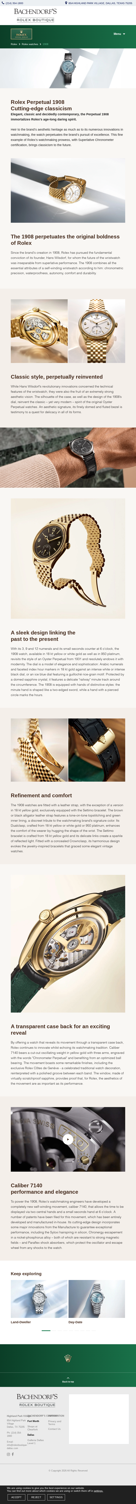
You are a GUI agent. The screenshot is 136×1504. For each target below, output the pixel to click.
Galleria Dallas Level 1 (35, 1442)
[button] (45, 1331)
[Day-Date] (97, 1299)
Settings (56, 1497)
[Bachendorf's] (35, 15)
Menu (117, 33)
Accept (16, 1497)
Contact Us (54, 1428)
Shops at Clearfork (32, 1428)
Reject (36, 1497)
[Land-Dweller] (39, 1299)
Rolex (14, 44)
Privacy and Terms (54, 1423)
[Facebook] (13, 1454)
